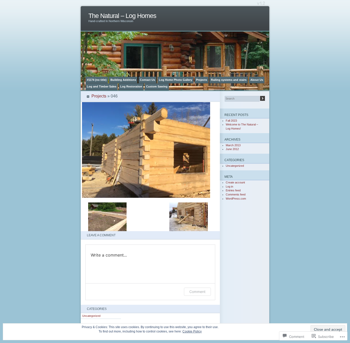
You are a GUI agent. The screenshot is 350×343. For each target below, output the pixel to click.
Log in (229, 186)
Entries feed (233, 190)
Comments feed (235, 194)
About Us (256, 79)
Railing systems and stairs (228, 79)
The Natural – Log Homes (122, 15)
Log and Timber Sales (101, 86)
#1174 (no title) (97, 79)
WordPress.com (236, 198)
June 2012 (232, 149)
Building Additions (123, 79)
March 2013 (233, 145)
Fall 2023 (231, 120)
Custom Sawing (157, 86)
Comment (197, 291)
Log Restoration (131, 86)
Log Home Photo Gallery (175, 79)
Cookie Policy (192, 331)
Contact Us (147, 79)
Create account (235, 182)
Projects (201, 79)
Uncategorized (91, 315)
